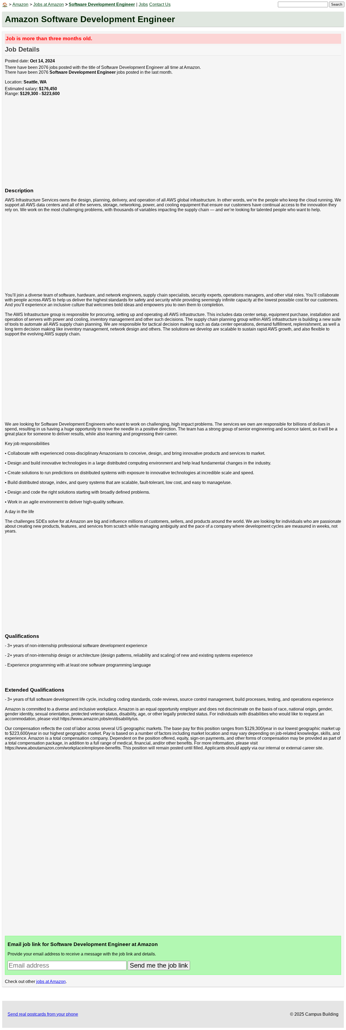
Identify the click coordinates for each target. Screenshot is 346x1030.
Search (336, 4)
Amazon (20, 4)
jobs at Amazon (51, 981)
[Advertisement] (167, 145)
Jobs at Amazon (48, 4)
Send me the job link (159, 965)
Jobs (143, 4)
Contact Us (160, 4)
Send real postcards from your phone (43, 1014)
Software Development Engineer (102, 4)
